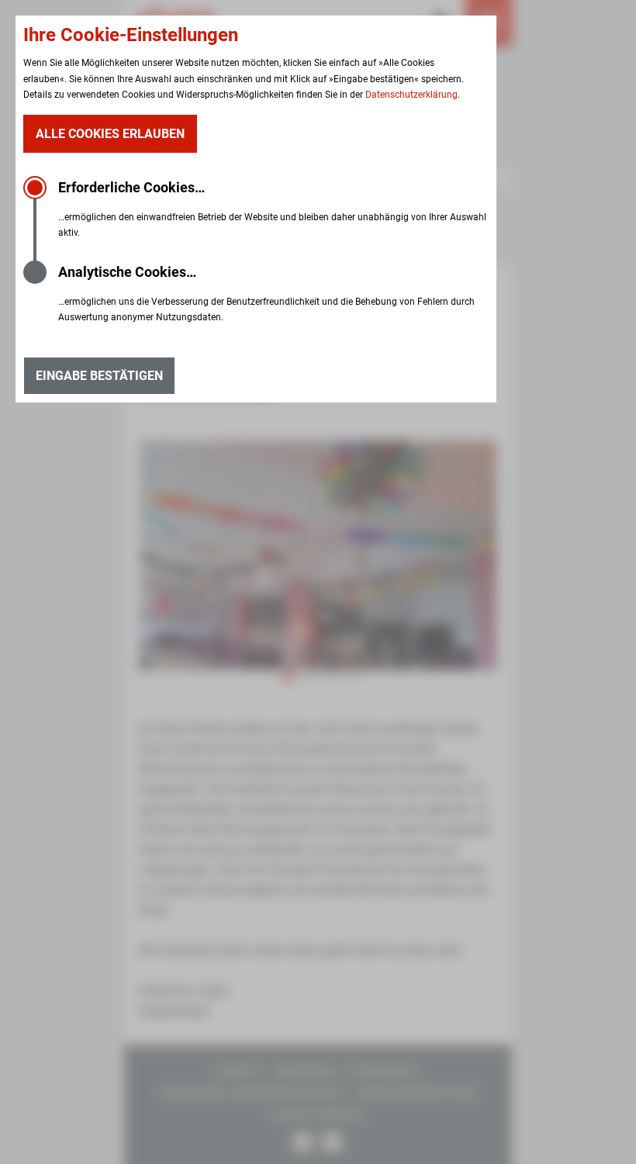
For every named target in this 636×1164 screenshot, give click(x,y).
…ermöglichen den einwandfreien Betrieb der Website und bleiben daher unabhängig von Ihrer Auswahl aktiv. (272, 208)
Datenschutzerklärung (411, 94)
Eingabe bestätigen (99, 375)
